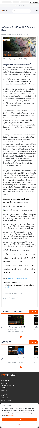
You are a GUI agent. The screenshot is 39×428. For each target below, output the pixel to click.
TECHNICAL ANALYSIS (7, 385)
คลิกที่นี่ (20, 283)
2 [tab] (18, 337)
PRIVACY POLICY (6, 400)
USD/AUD (13, 298)
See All (33, 311)
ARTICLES (4, 388)
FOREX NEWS (5, 383)
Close (19, 424)
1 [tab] (16, 337)
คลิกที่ (6, 287)
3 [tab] (21, 337)
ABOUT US (4, 398)
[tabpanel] (19, 325)
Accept (19, 419)
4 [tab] (23, 337)
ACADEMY (4, 390)
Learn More (10, 415)
